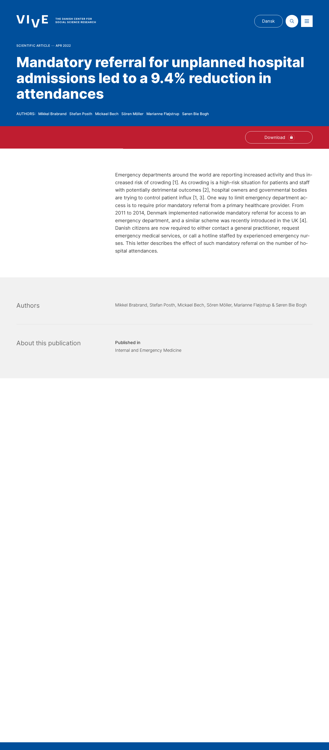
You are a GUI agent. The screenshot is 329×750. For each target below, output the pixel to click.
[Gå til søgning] (292, 21)
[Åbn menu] (307, 21)
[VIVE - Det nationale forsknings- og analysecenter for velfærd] (60, 21)
